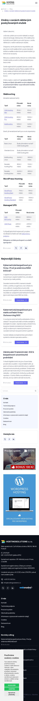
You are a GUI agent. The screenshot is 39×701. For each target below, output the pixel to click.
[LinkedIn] (26, 248)
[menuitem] (19, 603)
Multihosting (8, 124)
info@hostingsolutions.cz (12, 583)
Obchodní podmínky (9, 412)
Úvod (4, 9)
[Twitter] (16, 248)
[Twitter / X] (5, 439)
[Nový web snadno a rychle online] (26, 588)
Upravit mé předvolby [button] (11, 693)
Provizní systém (8, 409)
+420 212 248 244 (9, 579)
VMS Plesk (7, 224)
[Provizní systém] (19, 461)
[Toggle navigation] (36, 3)
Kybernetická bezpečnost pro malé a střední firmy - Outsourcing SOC (17, 312)
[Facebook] (21, 248)
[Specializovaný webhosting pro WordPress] (19, 500)
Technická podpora (9, 406)
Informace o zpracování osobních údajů (15, 415)
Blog (11, 9)
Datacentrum (7, 421)
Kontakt (5, 402)
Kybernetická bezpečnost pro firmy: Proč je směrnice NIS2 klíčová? (17, 268)
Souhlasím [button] (12, 685)
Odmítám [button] (12, 689)
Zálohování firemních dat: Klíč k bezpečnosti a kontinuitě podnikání (18, 355)
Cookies (5, 418)
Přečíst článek (20, 300)
